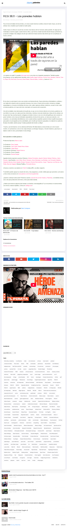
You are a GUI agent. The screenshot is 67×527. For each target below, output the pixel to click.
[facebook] (9, 259)
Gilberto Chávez (7, 438)
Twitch (24, 168)
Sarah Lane (6, 422)
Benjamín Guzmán (38, 428)
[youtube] (21, 259)
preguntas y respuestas (22, 374)
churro (48, 371)
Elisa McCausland (53, 433)
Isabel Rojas (7, 441)
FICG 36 (59, 387)
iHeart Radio (25, 79)
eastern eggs (14, 379)
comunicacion (16, 404)
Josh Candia (13, 420)
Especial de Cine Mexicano (44, 401)
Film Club (41, 412)
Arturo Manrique (36, 160)
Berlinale (15, 390)
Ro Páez (60, 420)
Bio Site (57, 524)
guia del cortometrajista (9, 395)
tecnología (38, 377)
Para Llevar (31, 189)
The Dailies (49, 369)
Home (52, 524)
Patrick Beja (19, 449)
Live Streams (19, 361)
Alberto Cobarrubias (28, 425)
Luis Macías (56, 162)
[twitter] (33, 259)
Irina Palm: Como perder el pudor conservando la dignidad (26, 503)
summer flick (13, 369)
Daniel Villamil (16, 412)
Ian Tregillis (47, 412)
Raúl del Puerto (42, 449)
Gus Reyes (15, 438)
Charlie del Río (46, 409)
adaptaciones (7, 366)
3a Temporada (20, 382)
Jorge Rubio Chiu (32, 369)
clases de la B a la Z (8, 393)
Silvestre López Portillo (52, 452)
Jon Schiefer (56, 441)
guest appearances (24, 398)
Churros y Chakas (56, 409)
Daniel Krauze (7, 412)
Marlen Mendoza (44, 420)
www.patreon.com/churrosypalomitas (28, 173)
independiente (31, 387)
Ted (15, 455)
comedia (25, 366)
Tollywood (20, 455)
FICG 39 (34, 390)
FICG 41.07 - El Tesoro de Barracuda (10, 231)
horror (32, 377)
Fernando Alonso (30, 164)
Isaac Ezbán (53, 438)
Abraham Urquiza (18, 425)
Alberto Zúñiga (38, 425)
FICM (16, 371)
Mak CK (13, 447)
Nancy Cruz (52, 447)
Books (37, 414)
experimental (13, 387)
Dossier (52, 385)
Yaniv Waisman (46, 455)
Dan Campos (6, 19)
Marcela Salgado (11, 164)
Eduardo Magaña (34, 433)
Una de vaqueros (56, 382)
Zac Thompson (55, 455)
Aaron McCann (52, 422)
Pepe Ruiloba (34, 449)
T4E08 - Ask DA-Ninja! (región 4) (18, 510)
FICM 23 (45, 417)
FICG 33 (12, 385)
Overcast (19, 79)
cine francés (15, 457)
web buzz (6, 374)
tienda (33, 460)
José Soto (6, 444)
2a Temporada (7, 390)
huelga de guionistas (45, 457)
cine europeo (14, 12)
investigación (14, 422)
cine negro (29, 457)
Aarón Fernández (8, 425)
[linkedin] (58, 259)
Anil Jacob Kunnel (48, 425)
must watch (45, 361)
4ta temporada (7, 377)
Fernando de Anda (44, 436)
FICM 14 (17, 385)
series (22, 409)
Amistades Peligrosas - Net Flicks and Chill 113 (22, 490)
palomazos (40, 363)
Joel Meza (6, 420)
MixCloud (13, 79)
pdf (61, 377)
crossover (15, 401)
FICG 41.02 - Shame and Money (54, 231)
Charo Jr (55, 414)
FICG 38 (25, 189)
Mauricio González (53, 404)
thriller (56, 377)
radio (32, 398)
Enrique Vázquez (25, 162)
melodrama (55, 457)
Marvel (18, 447)
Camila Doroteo (56, 428)
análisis (24, 387)
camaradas (33, 363)
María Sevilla (35, 447)
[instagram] (45, 259)
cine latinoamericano (40, 371)
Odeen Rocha (7, 406)
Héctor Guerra (7, 401)
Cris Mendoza (56, 363)
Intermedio (12, 518)
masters (21, 371)
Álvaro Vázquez (27, 160)
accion (24, 369)
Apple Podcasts (38, 77)
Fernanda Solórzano (53, 417)
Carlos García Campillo (46, 414)
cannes (16, 398)
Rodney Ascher (24, 452)
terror (29, 460)
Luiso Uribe (19, 160)
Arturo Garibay (7, 428)
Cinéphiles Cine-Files (36, 385)
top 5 (31, 374)
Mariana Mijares (43, 404)
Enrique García (38, 417)
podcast (52, 361)
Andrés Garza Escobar (33, 404)
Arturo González (16, 428)
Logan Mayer (14, 148)
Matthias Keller (44, 447)
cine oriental (52, 393)
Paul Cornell (26, 449)
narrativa (6, 460)
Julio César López (14, 444)
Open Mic (50, 379)
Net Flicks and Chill (17, 366)
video (25, 361)
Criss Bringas (23, 406)
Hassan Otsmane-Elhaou (25, 438)
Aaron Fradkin (44, 422)
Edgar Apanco (22, 390)
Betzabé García (47, 428)
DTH (29, 406)
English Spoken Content (40, 379)
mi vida (19, 369)
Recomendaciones (8, 398)
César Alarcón (57, 430)
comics (5, 369)
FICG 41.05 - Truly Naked (31, 231)
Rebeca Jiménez (55, 401)
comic (16, 393)
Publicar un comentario (9, 245)
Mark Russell (44, 406)
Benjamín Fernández (26, 428)
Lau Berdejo (44, 160)
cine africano (7, 457)
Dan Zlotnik (23, 417)
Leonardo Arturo (43, 444)
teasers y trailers (55, 371)
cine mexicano (32, 361)
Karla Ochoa (34, 444)
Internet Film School (8, 371)
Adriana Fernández (33, 158)
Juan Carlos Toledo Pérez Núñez (20, 146)
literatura (22, 422)
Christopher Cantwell (19, 430)
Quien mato (6, 379)
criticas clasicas (29, 371)
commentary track (24, 393)
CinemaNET (15, 417)
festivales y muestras (9, 361)
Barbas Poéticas (52, 158)
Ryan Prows (42, 452)
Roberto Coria (7, 452)
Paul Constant (53, 420)
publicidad (33, 393)
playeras (12, 460)
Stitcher (58, 77)
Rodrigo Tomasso (34, 452)
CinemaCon (39, 387)
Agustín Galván (43, 158)
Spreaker (52, 77)
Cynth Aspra (49, 430)
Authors (32, 414)
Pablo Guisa (59, 447)
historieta (36, 457)
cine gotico (22, 457)
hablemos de (27, 401)
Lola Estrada (35, 420)
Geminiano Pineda (54, 436)
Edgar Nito (30, 417)
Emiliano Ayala (7, 436)
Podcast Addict (34, 79)
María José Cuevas (26, 447)
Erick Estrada (25, 436)
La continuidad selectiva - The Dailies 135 (21, 482)
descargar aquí (25, 75)
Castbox (40, 79)
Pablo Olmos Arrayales (9, 449)
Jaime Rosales (21, 377)
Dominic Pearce (25, 433)
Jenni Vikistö (31, 441)
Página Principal (7, 12)
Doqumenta (45, 385)
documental (14, 189)
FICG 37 (55, 398)
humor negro (37, 374)
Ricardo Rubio (16, 414)
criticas (39, 361)
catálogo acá (28, 185)
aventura (6, 382)
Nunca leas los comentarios (50, 390)
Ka (29, 444)
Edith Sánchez (39, 382)
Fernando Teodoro (33, 412)
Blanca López (18, 140)
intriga (14, 377)
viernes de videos (8, 363)
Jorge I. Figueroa (47, 162)
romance (40, 393)
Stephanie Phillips (8, 455)
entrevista (12, 382)
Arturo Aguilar (16, 162)
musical (34, 401)
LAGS (29, 420)
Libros (54, 412)
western (24, 404)
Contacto (63, 524)
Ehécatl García (44, 433)
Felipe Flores (24, 412)
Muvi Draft (13, 374)
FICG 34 (6, 387)
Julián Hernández (22, 420)
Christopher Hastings (31, 430)
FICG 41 (39, 390)
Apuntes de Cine (57, 425)
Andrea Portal (38, 409)
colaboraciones (15, 409)
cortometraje (32, 366)
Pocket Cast (46, 77)
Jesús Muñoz (38, 441)
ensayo (20, 401)
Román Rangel (15, 154)
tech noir (23, 460)
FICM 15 (45, 393)
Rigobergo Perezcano (53, 449)
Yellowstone (22, 379)
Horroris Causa (36, 438)
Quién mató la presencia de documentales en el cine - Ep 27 (27, 475)
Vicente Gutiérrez (29, 455)
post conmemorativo (47, 374)
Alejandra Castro (24, 414)
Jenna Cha (23, 441)
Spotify (32, 77)
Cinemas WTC (41, 430)
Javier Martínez (15, 441)
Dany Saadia (14, 144)
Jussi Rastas (23, 444)
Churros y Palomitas (15, 524)
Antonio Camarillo (33, 395)
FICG (21, 189)
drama (22, 363)
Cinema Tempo (7, 417)
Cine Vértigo (30, 379)
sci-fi (55, 374)
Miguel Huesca (21, 150)
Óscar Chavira (24, 395)
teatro (18, 460)
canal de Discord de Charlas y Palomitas (41, 177)
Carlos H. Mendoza (8, 430)
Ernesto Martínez (34, 436)
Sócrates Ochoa (7, 404)
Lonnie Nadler (7, 414)
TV (17, 395)
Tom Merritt (52, 406)
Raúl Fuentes (15, 406)
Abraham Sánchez (39, 398)
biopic (58, 406)
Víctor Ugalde (38, 455)
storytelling (36, 422)
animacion (48, 366)
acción (57, 395)
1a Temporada (52, 387)
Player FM (7, 79)
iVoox (50, 79)
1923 (19, 387)
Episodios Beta (16, 436)
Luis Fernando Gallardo (54, 160)
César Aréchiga (7, 433)
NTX (28, 377)
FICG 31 (57, 385)
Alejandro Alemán (8, 162)
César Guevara (16, 433)
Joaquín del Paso (47, 441)
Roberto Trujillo (16, 452)
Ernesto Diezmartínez (36, 162)
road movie (28, 422)
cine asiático (7, 409)
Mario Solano (51, 395)
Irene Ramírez (45, 438)
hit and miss (40, 366)
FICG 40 (45, 387)
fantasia (6, 385)
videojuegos (40, 460)
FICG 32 (56, 379)
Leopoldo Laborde (53, 444)
